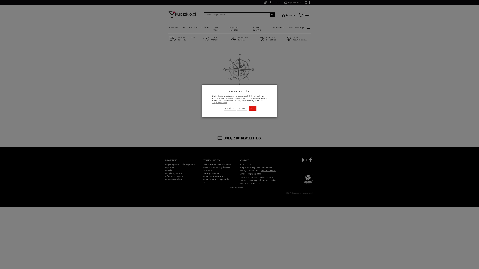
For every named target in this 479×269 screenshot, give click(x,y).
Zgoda (252, 108)
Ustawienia (230, 108)
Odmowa (242, 108)
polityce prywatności (219, 103)
